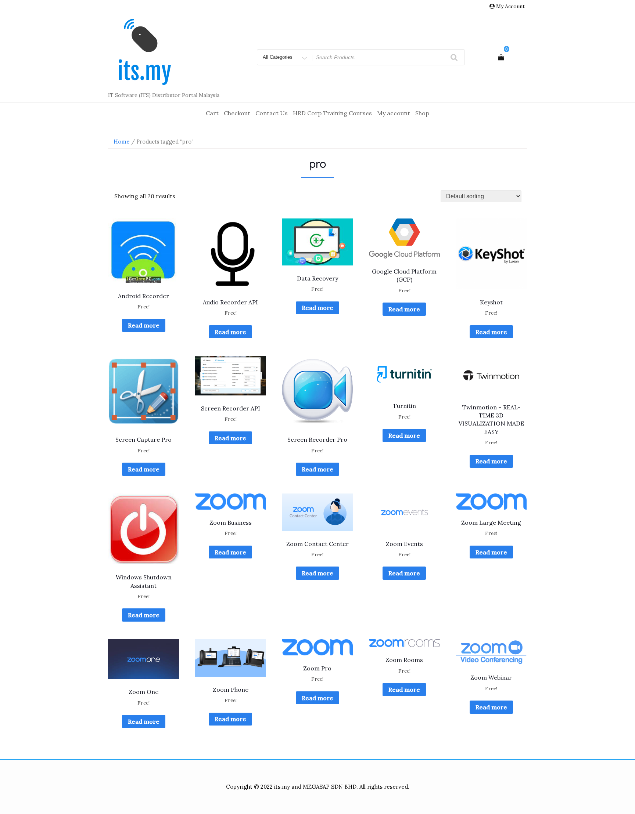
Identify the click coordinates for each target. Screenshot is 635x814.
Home (122, 141)
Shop (422, 113)
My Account (510, 6)
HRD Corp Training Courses (332, 113)
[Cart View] (501, 57)
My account (393, 113)
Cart (212, 113)
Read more (143, 325)
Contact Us (271, 113)
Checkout (237, 113)
